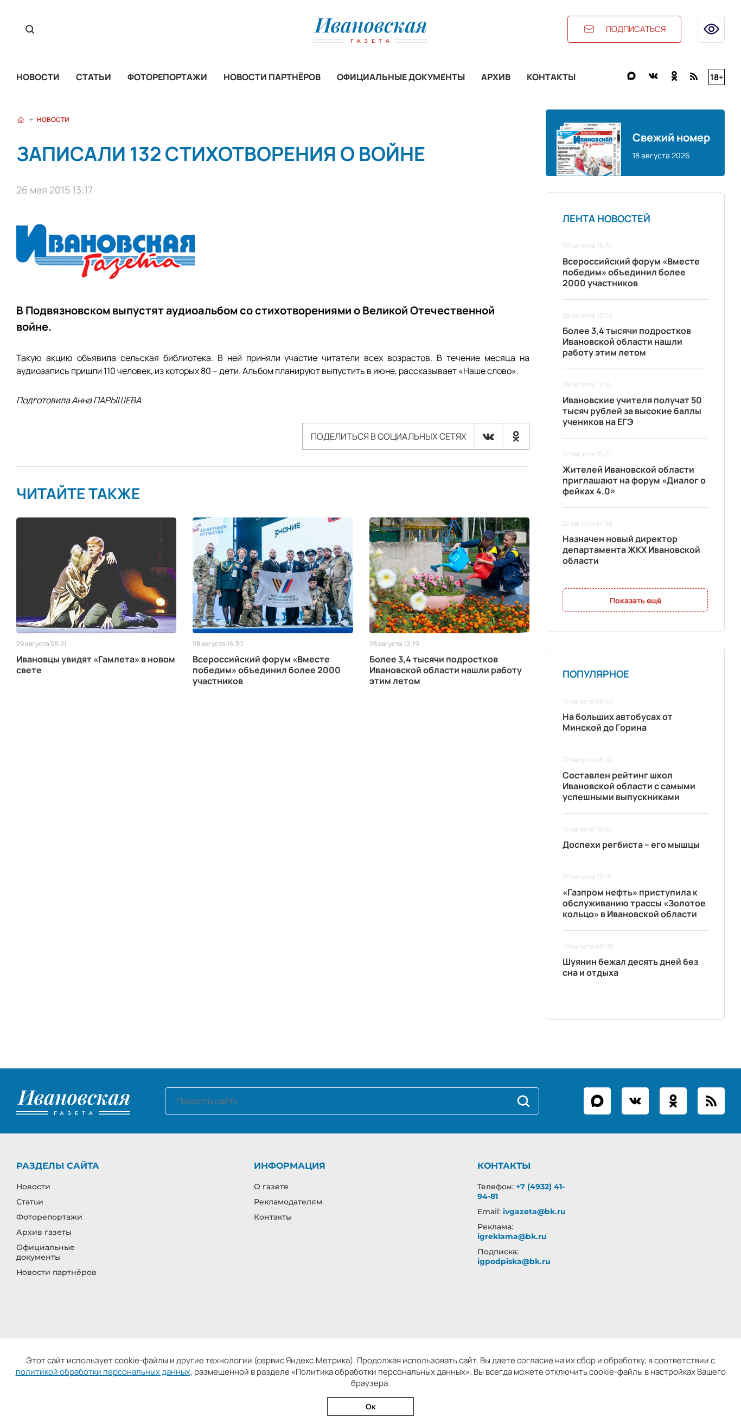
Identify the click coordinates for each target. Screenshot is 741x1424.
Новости (38, 77)
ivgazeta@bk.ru (534, 1211)
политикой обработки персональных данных (103, 1371)
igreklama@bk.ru (512, 1236)
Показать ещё (635, 600)
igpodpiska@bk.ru (514, 1261)
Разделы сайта (57, 1166)
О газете (271, 1186)
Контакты (551, 77)
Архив (495, 77)
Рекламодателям (288, 1202)
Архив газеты (44, 1232)
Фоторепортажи (167, 77)
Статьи (93, 77)
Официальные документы (401, 77)
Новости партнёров (272, 77)
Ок (371, 1406)
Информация (289, 1166)
